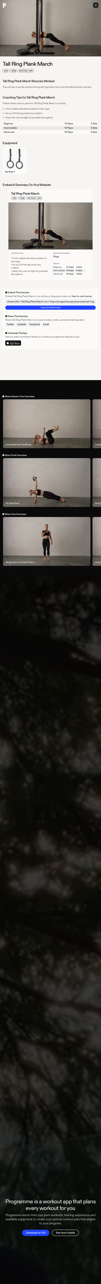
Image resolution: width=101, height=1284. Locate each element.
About (14, 5)
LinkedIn (21, 324)
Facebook (34, 324)
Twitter (10, 324)
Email (46, 324)
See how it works (65, 1232)
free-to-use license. (82, 296)
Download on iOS (35, 1232)
